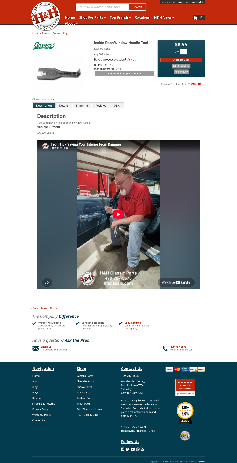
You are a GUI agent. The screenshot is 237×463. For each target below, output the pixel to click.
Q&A (117, 105)
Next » (53, 308)
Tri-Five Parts (85, 398)
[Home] (44, 5)
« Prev (34, 308)
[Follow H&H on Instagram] (137, 449)
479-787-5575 (178, 346)
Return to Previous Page (55, 33)
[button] (111, 7)
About (35, 381)
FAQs (35, 392)
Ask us (132, 59)
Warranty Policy (41, 414)
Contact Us (38, 420)
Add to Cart (181, 59)
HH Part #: (100, 65)
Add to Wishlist (181, 66)
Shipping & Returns (43, 403)
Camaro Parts (85, 375)
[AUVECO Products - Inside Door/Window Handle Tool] (59, 47)
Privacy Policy (40, 409)
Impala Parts (84, 387)
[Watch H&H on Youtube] (133, 449)
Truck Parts (84, 403)
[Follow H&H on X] (127, 449)
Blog (35, 387)
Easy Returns (133, 322)
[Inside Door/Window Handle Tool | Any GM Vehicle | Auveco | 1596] (58, 75)
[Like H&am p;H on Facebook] (122, 449)
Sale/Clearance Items (89, 409)
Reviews (37, 398)
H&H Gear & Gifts (87, 414)
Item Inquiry (181, 71)
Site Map (201, 461)
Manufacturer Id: (105, 68)
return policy (131, 328)
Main (44, 308)
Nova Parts (83, 392)
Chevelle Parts (85, 381)
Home (35, 33)
